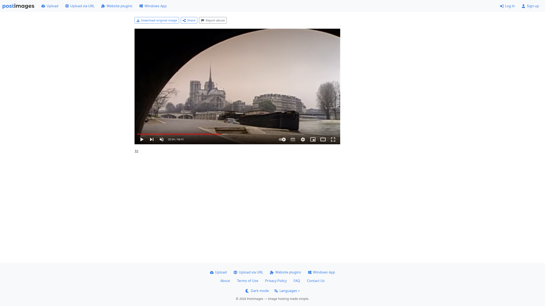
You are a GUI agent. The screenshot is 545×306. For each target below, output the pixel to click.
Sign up (533, 6)
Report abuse (215, 20)
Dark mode (260, 290)
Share (191, 20)
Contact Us (316, 280)
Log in (510, 6)
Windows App (156, 6)
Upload (52, 6)
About (225, 280)
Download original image (159, 20)
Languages (288, 290)
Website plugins (119, 6)
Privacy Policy (276, 280)
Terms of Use (247, 280)
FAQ (297, 280)
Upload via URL (82, 6)
